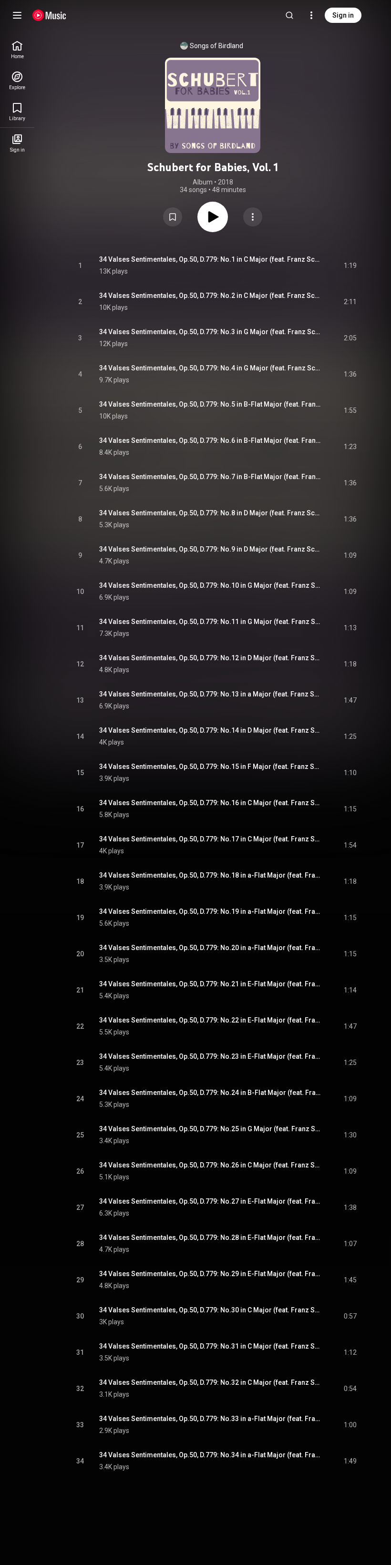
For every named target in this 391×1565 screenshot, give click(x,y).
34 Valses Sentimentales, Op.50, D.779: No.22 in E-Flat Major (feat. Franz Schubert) (210, 1020)
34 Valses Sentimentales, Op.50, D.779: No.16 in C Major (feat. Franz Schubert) (210, 803)
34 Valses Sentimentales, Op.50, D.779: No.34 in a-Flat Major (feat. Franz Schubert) (210, 1455)
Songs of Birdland (216, 46)
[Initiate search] (289, 15)
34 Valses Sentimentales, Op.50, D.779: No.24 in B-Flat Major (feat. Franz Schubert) (210, 1092)
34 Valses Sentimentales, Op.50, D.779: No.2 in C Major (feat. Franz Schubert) (210, 295)
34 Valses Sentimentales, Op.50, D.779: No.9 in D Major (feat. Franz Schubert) (210, 549)
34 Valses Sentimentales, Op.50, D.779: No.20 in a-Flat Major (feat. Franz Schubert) (210, 947)
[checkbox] (350, 265)
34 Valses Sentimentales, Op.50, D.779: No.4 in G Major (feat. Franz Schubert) (210, 368)
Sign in (343, 15)
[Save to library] (172, 217)
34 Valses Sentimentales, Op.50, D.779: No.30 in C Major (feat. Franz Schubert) (210, 1310)
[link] (17, 49)
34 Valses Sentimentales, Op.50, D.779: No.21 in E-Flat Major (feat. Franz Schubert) (210, 984)
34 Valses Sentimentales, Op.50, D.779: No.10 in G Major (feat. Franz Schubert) (210, 585)
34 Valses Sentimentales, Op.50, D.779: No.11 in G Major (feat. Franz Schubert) (210, 621)
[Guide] (17, 15)
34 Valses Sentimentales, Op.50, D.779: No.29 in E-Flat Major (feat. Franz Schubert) (210, 1274)
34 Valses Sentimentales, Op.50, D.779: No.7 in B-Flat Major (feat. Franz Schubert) (210, 477)
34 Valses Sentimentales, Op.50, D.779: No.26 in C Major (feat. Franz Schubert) (210, 1165)
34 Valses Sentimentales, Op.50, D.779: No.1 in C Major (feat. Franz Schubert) (210, 259)
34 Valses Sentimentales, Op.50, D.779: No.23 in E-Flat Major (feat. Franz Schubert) (210, 1056)
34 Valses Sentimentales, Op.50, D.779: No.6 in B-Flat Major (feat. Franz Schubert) (210, 440)
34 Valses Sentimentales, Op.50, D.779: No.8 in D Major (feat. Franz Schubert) (210, 513)
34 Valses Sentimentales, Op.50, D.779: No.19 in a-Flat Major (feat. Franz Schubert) (210, 911)
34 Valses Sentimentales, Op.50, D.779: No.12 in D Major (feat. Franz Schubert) (210, 658)
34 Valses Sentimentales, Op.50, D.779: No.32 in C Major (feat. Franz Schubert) (210, 1382)
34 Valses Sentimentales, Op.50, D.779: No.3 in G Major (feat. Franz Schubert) (210, 332)
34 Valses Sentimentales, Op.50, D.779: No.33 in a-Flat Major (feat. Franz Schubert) (210, 1418)
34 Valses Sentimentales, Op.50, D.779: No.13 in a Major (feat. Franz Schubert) (210, 694)
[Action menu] (252, 216)
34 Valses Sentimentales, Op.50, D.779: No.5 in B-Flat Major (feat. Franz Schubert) (210, 404)
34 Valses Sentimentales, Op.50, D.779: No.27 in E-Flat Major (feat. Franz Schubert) (210, 1201)
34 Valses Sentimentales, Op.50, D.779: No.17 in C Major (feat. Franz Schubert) (210, 839)
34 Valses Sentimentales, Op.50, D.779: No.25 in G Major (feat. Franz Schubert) (210, 1129)
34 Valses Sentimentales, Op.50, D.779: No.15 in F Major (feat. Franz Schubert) (210, 766)
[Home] (49, 15)
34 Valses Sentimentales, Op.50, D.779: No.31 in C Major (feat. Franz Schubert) (210, 1346)
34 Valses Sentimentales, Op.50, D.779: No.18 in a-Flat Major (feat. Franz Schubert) (210, 875)
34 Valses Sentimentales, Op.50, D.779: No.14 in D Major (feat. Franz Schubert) (210, 730)
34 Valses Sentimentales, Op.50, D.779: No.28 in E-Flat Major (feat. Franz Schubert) (210, 1237)
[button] (172, 216)
